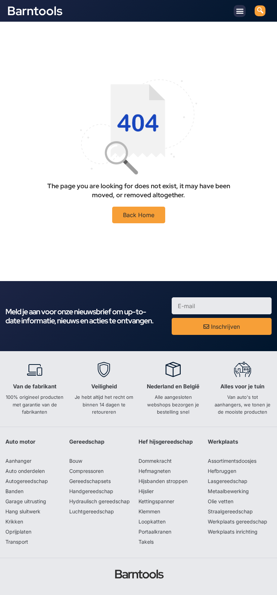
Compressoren (86, 471)
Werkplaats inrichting (233, 532)
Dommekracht (155, 461)
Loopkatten (152, 521)
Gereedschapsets (90, 481)
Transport (16, 542)
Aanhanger (18, 461)
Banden (14, 491)
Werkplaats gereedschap (237, 521)
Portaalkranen (154, 532)
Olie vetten (220, 501)
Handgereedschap (91, 491)
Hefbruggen (222, 471)
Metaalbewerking (228, 491)
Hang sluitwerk (22, 511)
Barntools (34, 11)
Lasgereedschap (227, 481)
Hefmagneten (154, 471)
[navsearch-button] (260, 10)
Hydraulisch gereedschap (99, 501)
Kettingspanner (156, 501)
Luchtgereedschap (91, 511)
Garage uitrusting (25, 501)
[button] (240, 11)
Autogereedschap (26, 481)
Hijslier (146, 491)
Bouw (75, 461)
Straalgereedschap (230, 511)
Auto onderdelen (25, 471)
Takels (146, 542)
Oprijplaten (18, 532)
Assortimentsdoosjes (232, 461)
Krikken (14, 521)
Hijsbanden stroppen (163, 481)
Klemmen (149, 511)
